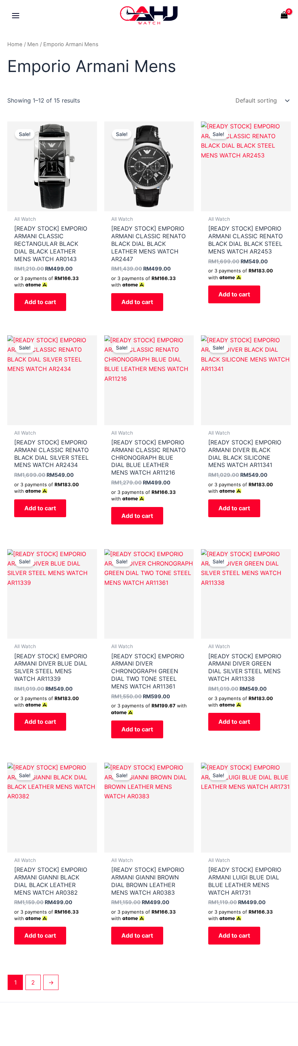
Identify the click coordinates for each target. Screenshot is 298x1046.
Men (33, 44)
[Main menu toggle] (15, 15)
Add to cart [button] (40, 302)
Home (15, 44)
